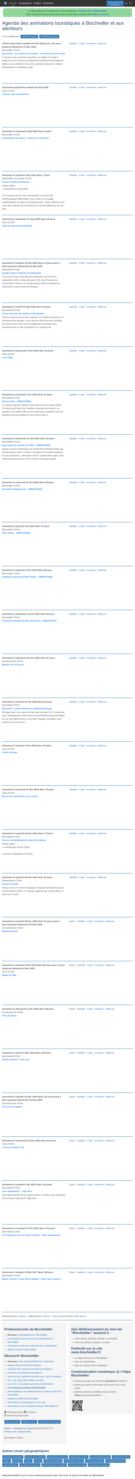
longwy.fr (28, 1461)
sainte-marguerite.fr (10, 1465)
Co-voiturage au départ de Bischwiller (26, 1387)
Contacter (32, 1412)
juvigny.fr (7, 1461)
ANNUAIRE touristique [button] (29, 36)
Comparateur (25, 3)
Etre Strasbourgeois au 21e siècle (54, 1465)
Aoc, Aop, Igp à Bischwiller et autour (26, 1380)
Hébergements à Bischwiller (33, 1335)
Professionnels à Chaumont (57, 1457)
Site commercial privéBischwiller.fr (115, 3)
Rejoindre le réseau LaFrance (49, 1422)
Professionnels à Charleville (35, 1457)
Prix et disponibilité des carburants (36, 1361)
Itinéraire (91, 43)
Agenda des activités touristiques (24, 1365)
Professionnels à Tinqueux (74, 1461)
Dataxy (22, 1316)
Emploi (37, 3)
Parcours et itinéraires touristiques (25, 1372)
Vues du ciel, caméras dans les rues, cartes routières (34, 1376)
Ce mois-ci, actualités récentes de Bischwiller (30, 1384)
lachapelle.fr (17, 1461)
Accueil (12, 3)
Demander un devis (12, 1422)
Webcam (102, 43)
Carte (82, 43)
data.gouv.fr (80, 1316)
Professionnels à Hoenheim (100, 1457)
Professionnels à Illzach (121, 1457)
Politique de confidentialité (92, 11)
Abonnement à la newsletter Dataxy (33, 1406)
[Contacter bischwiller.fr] (130, 3)
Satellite (73, 43)
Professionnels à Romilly (53, 1461)
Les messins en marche (77, 1465)
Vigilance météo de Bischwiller (23, 1398)
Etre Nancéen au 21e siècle (30, 1465)
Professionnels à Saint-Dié (115, 1461)
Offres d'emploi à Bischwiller (22, 1349)
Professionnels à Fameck (78, 1457)
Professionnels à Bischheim (13, 1457)
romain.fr (38, 1461)
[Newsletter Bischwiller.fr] (126, 3)
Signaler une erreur (29, 1422)
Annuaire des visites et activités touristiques (30, 1369)
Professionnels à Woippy (94, 1461)
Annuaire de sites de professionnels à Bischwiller (32, 1345)
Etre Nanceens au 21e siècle (98, 1465)
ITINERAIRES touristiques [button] (49, 36)
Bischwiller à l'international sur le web (26, 1402)
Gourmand (48, 3)
